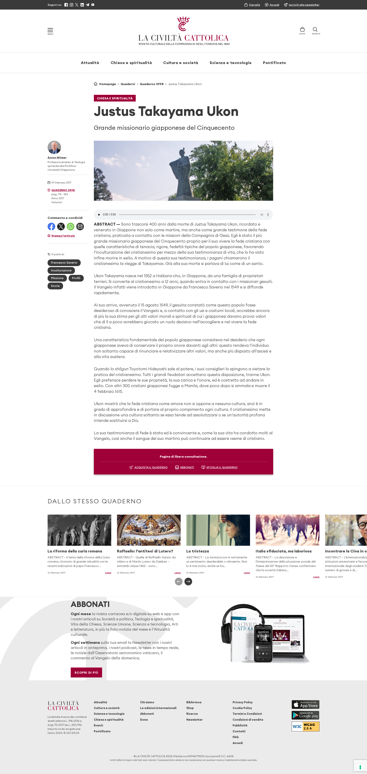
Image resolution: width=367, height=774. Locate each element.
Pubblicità (240, 725)
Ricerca (192, 714)
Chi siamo (147, 702)
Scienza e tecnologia (231, 62)
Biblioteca (193, 702)
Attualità (90, 62)
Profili (76, 278)
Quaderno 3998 (152, 84)
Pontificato (274, 62)
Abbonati (147, 714)
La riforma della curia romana (75, 551)
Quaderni (128, 84)
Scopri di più (86, 672)
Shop (190, 708)
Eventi (98, 725)
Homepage (107, 84)
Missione (57, 278)
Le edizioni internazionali (158, 708)
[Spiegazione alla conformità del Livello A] (305, 726)
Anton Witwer (57, 157)
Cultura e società (180, 62)
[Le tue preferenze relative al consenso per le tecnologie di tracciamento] (360, 767)
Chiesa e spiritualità (131, 62)
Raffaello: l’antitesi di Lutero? (145, 551)
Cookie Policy (242, 708)
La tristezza (197, 551)
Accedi (238, 743)
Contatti (239, 731)
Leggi (108, 572)
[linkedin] (82, 4)
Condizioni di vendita (248, 719)
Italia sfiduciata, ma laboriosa (284, 551)
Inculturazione (61, 270)
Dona (144, 719)
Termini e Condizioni (247, 714)
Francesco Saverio (64, 262)
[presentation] (179, 581)
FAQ (236, 737)
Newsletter (194, 719)
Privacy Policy (243, 702)
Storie (55, 286)
